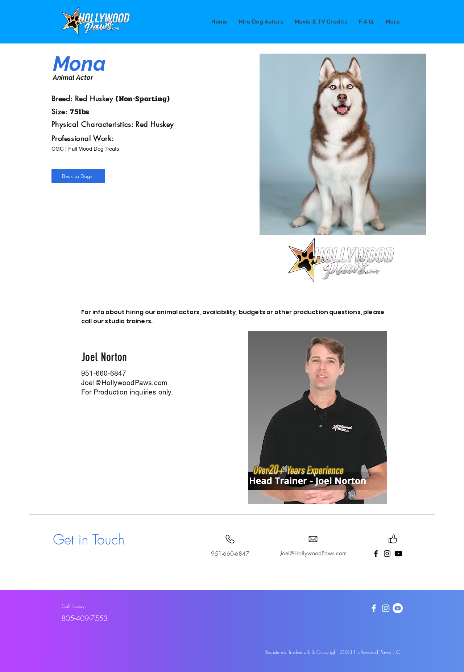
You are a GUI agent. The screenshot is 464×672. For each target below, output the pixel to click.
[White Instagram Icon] (386, 608)
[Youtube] (398, 553)
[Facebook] (376, 553)
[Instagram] (387, 553)
